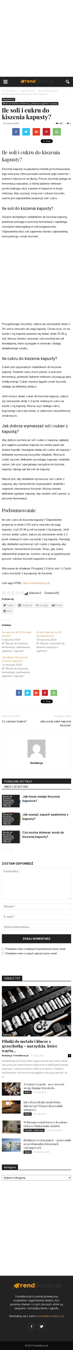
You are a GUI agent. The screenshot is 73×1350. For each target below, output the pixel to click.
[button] (68, 82)
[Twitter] (41, 1326)
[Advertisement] (36, 38)
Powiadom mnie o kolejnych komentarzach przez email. (36, 949)
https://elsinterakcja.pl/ (36, 583)
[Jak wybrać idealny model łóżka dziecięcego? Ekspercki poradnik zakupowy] (11, 1107)
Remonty (7, 1034)
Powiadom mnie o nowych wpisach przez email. (31, 953)
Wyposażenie (8, 99)
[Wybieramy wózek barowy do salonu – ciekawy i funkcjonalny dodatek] (11, 1127)
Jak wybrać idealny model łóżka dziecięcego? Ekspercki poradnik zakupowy (43, 1106)
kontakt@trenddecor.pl (50, 1316)
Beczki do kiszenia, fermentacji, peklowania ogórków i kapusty (30, 103)
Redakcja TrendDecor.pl (15, 1055)
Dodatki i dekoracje (34, 1130)
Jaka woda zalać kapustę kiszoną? (55, 723)
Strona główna (9, 90)
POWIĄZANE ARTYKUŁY (18, 781)
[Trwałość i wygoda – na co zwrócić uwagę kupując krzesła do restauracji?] (11, 1089)
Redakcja (36, 763)
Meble (28, 1092)
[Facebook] (31, 1326)
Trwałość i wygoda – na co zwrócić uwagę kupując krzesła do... (44, 1086)
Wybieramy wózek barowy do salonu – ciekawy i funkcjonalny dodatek (46, 1124)
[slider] (13, 592)
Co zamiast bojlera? (14, 721)
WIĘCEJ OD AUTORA (16, 786)
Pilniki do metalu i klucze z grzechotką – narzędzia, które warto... (29, 1046)
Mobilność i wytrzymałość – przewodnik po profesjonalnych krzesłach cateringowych (47, 1144)
